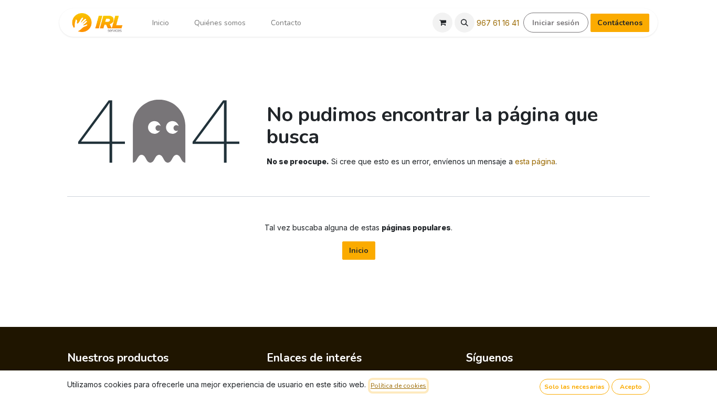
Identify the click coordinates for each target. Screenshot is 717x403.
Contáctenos (619, 23)
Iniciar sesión (555, 23)
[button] (465, 23)
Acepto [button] (631, 387)
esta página (535, 161)
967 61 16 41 (498, 22)
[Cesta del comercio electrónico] (442, 23)
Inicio (358, 251)
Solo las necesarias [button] (574, 387)
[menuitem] (161, 23)
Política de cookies (398, 385)
